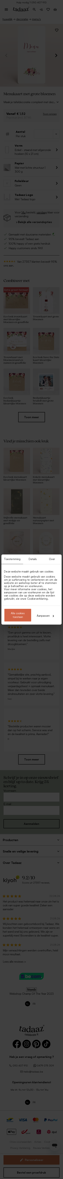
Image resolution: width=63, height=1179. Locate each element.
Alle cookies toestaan (18, 615)
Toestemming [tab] (12, 559)
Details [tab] (33, 559)
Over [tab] (52, 559)
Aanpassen (43, 615)
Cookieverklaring (37, 598)
